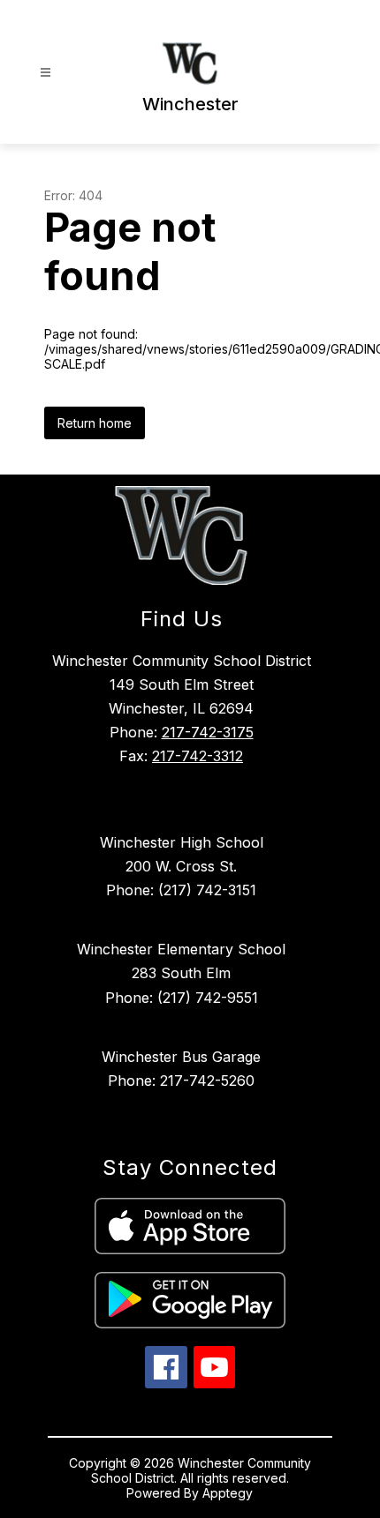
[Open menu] (45, 73)
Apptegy (227, 1492)
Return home (94, 422)
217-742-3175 (208, 732)
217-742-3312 (197, 756)
